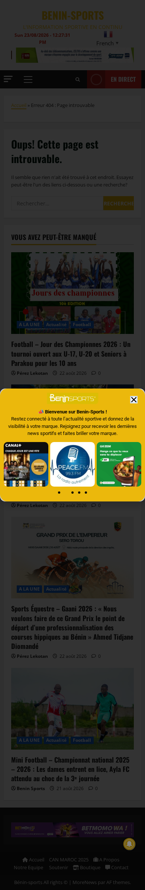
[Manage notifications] (129, 844)
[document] (72, 445)
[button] (134, 399)
